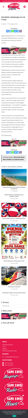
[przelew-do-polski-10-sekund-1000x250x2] (14, 50)
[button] (3, 6)
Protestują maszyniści (14, 286)
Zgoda (14, 416)
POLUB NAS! (8, 323)
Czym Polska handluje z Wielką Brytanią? (14, 218)
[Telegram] (18, 31)
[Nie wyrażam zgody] (26, 413)
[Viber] (20, 31)
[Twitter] (10, 31)
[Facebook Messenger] (15, 31)
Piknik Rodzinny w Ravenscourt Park (14, 261)
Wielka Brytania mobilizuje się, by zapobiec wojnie (14, 195)
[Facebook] (7, 31)
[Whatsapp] (12, 31)
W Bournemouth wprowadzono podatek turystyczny (14, 188)
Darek (4, 24)
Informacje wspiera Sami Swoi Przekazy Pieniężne (14, 1)
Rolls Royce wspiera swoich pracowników (14, 292)
